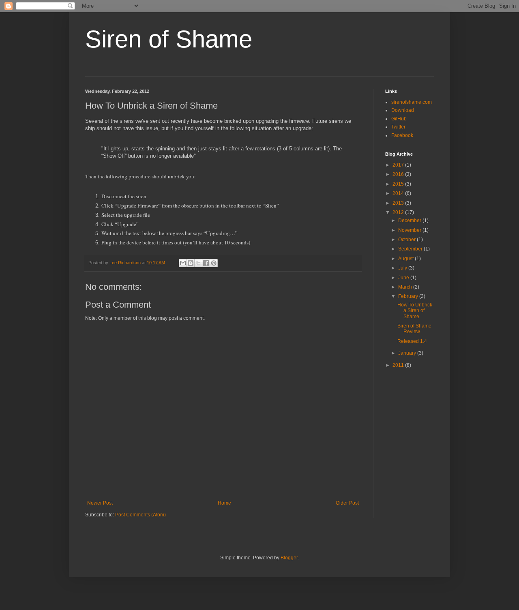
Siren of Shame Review (414, 328)
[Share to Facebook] (206, 263)
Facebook (402, 135)
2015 (398, 184)
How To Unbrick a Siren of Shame (414, 310)
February (408, 296)
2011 (398, 365)
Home (224, 503)
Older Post (347, 503)
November (410, 230)
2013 (398, 203)
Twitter (398, 127)
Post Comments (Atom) (140, 515)
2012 (398, 212)
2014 (398, 193)
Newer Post (100, 503)
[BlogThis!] (191, 263)
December (410, 220)
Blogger (289, 558)
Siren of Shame (168, 39)
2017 (398, 165)
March (405, 287)
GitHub (399, 119)
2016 (398, 174)
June (404, 277)
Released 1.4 (412, 341)
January (407, 353)
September (411, 249)
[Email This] (183, 263)
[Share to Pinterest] (214, 263)
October (407, 239)
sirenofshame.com (411, 102)
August (406, 258)
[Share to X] (198, 263)
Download (402, 110)
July (403, 268)
